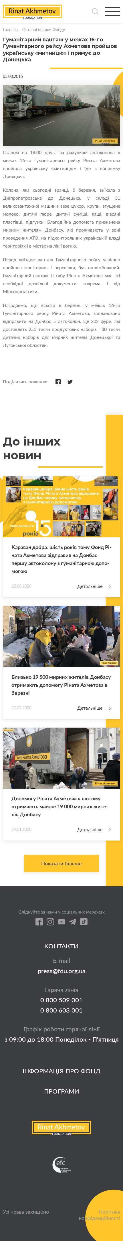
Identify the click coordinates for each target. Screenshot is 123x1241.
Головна (10, 29)
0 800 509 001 (61, 1000)
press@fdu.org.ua (62, 971)
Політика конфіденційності (99, 1214)
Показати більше (61, 863)
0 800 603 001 (61, 1010)
